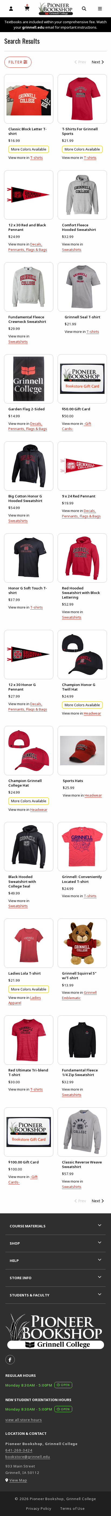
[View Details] (28, 99)
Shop (15, 1243)
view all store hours (23, 1419)
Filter (15, 61)
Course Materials (28, 1226)
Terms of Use (72, 1508)
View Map (18, 1480)
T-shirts (36, 157)
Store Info (21, 1277)
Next (96, 61)
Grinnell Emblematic (79, 995)
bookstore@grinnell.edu (27, 1456)
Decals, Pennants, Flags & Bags (27, 247)
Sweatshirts (71, 249)
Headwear (92, 713)
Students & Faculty (29, 1295)
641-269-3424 (18, 1450)
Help (14, 1260)
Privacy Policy (38, 1508)
